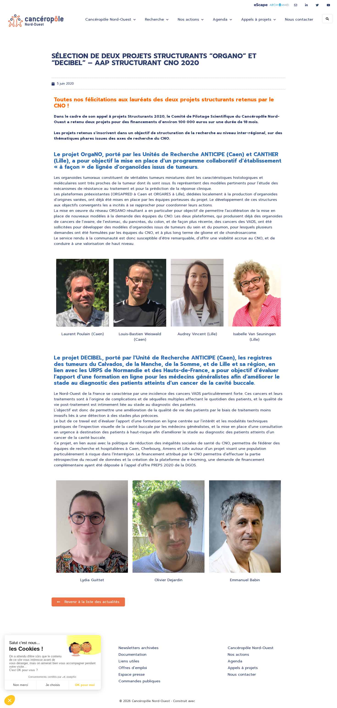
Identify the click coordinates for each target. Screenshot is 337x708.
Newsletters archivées (138, 648)
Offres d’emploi (133, 668)
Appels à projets (243, 668)
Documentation (132, 654)
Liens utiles (129, 661)
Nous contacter (299, 19)
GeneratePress (207, 701)
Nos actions (188, 19)
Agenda (235, 661)
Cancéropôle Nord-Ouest (250, 648)
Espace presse (132, 674)
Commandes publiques (139, 681)
